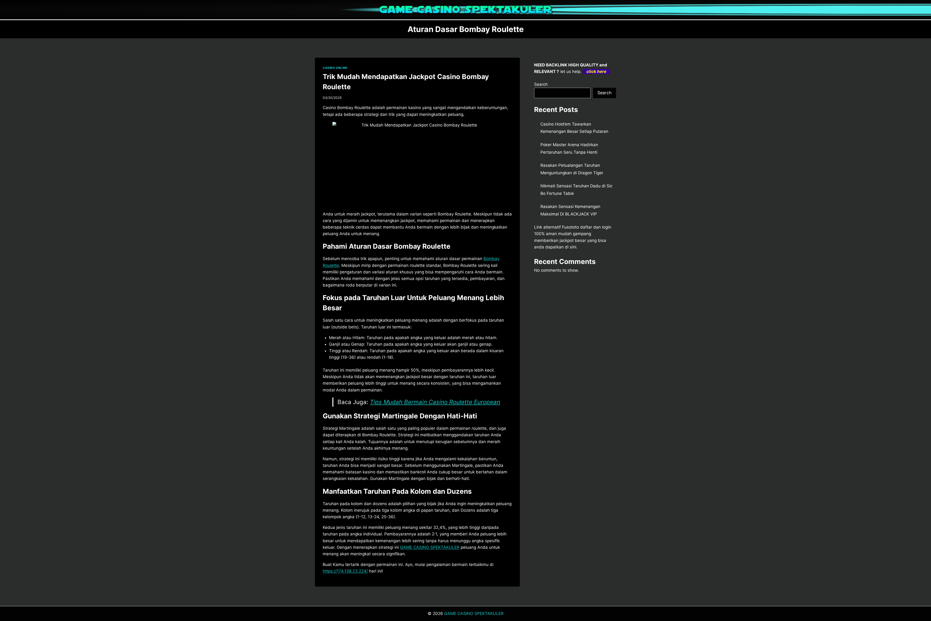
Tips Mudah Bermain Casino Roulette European (435, 402)
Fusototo (570, 227)
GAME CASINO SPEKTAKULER (429, 547)
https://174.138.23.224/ (345, 571)
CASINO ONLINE (335, 68)
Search (541, 84)
